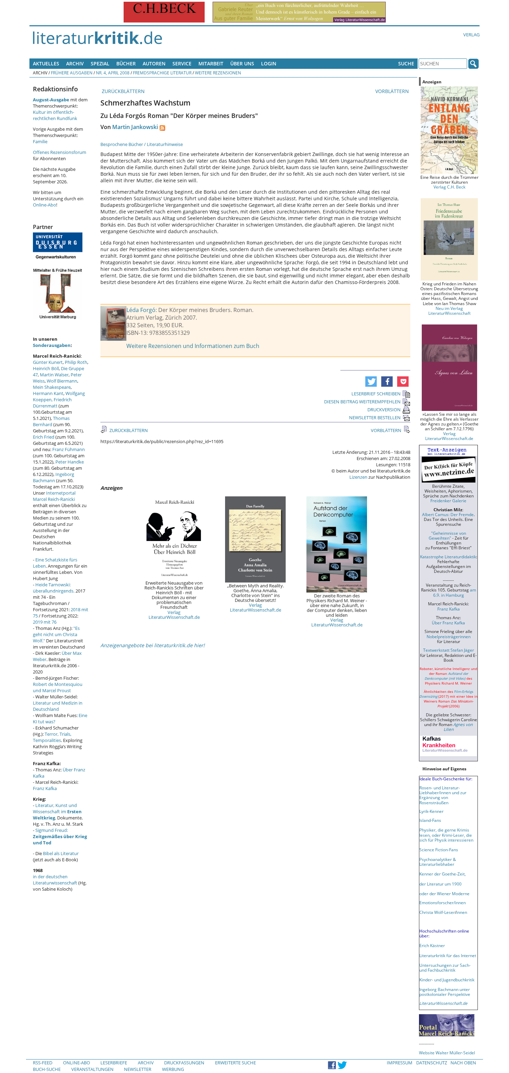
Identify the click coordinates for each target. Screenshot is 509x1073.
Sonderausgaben (52, 345)
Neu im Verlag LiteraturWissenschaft (449, 310)
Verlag (471, 34)
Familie (40, 141)
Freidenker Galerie (448, 500)
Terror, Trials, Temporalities (52, 737)
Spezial (100, 63)
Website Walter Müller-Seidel (447, 1052)
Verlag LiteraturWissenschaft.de (174, 614)
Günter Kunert (48, 362)
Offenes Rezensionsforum (59, 152)
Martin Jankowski (135, 127)
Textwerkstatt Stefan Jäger (448, 650)
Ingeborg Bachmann (53, 477)
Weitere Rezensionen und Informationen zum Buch (192, 346)
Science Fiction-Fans (438, 849)
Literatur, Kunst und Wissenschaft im (57, 811)
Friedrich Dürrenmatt (52, 402)
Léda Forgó (140, 310)
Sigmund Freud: (60, 836)
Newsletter (137, 1069)
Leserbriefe (113, 1063)
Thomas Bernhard (51, 421)
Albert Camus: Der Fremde (448, 514)
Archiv (75, 63)
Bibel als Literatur (61, 853)
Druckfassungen (184, 1063)
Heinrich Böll (46, 368)
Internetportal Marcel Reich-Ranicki (54, 496)
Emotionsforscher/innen (442, 902)
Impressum (399, 1063)
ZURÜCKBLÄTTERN (122, 91)
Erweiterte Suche (235, 1063)
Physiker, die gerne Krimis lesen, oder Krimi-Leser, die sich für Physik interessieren (446, 834)
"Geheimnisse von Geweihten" (447, 535)
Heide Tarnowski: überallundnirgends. (53, 587)
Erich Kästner (432, 945)
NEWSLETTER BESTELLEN (375, 417)
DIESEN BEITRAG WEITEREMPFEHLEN (362, 401)
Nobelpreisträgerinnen (449, 636)
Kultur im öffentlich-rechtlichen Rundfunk (55, 115)
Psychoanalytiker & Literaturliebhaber (437, 861)
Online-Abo (44, 205)
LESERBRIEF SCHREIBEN (376, 394)
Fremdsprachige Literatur (162, 72)
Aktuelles (46, 63)
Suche (406, 63)
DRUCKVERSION (384, 409)
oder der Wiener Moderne (444, 893)
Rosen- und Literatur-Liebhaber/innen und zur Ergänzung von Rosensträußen (442, 795)
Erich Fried (43, 437)
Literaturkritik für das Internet (447, 955)
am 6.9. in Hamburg (454, 592)
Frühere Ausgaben (71, 72)
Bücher (126, 63)
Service (181, 63)
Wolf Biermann (62, 381)
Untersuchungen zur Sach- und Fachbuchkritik (445, 967)
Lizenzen (358, 477)
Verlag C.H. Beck (449, 187)
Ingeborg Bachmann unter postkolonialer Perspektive (444, 992)
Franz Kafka (45, 788)
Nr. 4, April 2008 (113, 72)
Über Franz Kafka (448, 622)
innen (461, 912)
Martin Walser (54, 375)
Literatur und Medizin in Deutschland (57, 706)
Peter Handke (69, 462)
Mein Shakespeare (52, 387)
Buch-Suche (47, 1069)
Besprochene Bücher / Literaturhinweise (141, 144)
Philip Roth (76, 362)
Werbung (173, 1069)
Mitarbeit (210, 63)
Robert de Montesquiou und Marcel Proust (57, 687)
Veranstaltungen (92, 1069)
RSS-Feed (42, 1063)
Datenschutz (431, 1063)
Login (268, 63)
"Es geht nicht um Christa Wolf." (56, 634)
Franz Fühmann (68, 449)
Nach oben (463, 1063)
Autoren (154, 63)
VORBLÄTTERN (392, 91)
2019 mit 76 (44, 622)
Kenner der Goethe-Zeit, (442, 874)
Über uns (242, 63)
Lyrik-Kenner (431, 811)
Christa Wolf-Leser (437, 912)
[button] (371, 381)
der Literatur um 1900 (440, 884)
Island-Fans (430, 820)
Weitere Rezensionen (218, 72)
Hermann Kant (48, 393)
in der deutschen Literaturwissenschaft (55, 879)
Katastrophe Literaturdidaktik (448, 556)
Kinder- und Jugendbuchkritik (446, 979)
